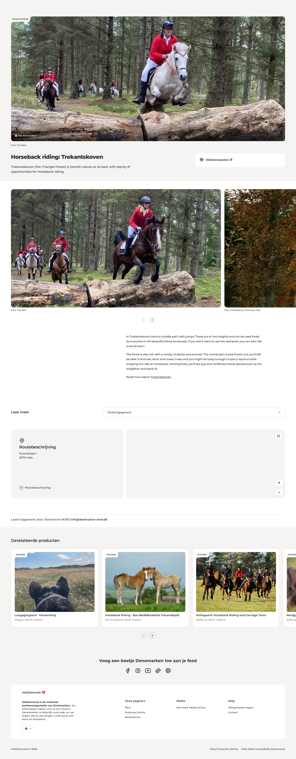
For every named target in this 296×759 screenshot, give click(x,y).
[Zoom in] (279, 483)
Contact (233, 712)
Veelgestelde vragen (241, 707)
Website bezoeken (217, 159)
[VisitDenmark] (33, 692)
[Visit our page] (138, 671)
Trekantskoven (161, 377)
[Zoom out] (279, 492)
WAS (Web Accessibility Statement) (263, 749)
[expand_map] (278, 436)
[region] (205, 464)
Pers (128, 707)
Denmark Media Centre (191, 707)
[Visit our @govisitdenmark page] (158, 671)
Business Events (135, 712)
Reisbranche (132, 717)
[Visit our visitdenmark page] (148, 671)
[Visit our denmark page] (128, 671)
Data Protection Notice (224, 749)
